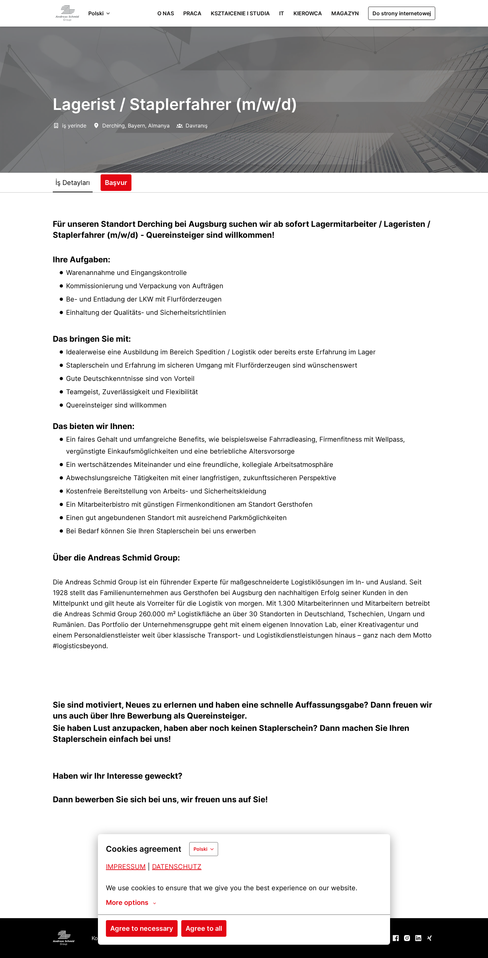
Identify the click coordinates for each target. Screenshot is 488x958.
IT (281, 13)
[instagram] (407, 938)
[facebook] (395, 938)
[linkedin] (418, 938)
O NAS (165, 13)
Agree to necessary (141, 928)
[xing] (429, 938)
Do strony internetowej (401, 13)
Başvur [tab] (116, 183)
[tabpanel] (244, 555)
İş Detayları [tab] (72, 183)
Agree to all (204, 928)
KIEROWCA (307, 13)
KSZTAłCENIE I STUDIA (240, 13)
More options (127, 903)
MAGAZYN (345, 13)
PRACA (192, 13)
